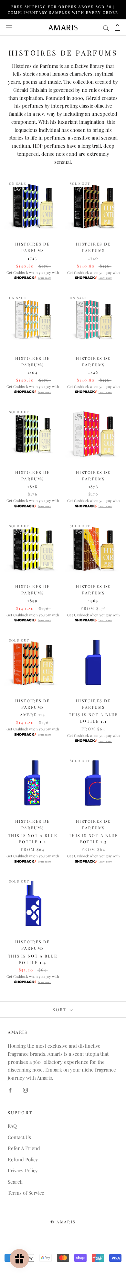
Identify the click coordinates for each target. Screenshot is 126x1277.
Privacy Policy (23, 1170)
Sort (60, 1009)
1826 (93, 372)
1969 (93, 600)
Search (15, 1181)
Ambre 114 (33, 714)
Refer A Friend (24, 1148)
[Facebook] (10, 1089)
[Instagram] (25, 1089)
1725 (32, 258)
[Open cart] (117, 27)
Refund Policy (23, 1159)
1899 (32, 600)
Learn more (44, 277)
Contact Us (19, 1137)
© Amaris (62, 1221)
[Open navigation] (9, 27)
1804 (32, 372)
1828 (32, 486)
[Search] (106, 27)
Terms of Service (26, 1192)
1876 (94, 486)
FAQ (12, 1126)
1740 (93, 258)
